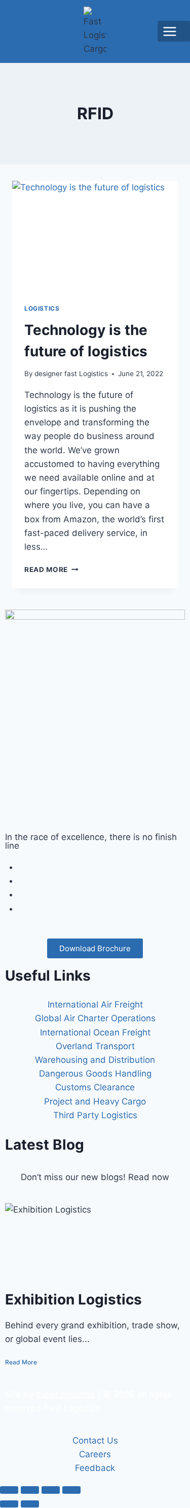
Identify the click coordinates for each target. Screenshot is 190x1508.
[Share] (51, 1489)
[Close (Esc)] (71, 1489)
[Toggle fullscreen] (30, 1489)
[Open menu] (174, 31)
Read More (51, 569)
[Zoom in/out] (9, 1489)
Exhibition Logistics (73, 1299)
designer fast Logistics (71, 374)
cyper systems (65, 1394)
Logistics (41, 308)
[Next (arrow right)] (30, 1503)
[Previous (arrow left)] (9, 1503)
